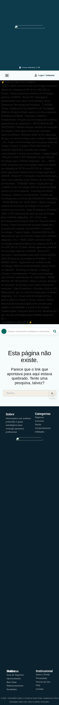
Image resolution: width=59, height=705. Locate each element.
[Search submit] (54, 331)
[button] (6, 75)
